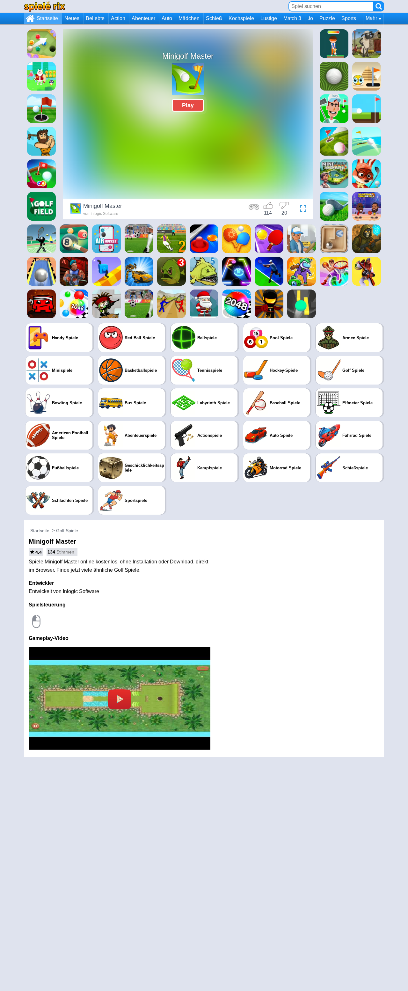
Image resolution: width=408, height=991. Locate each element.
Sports (348, 18)
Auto (167, 18)
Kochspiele (241, 18)
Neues (71, 18)
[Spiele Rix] (44, 6)
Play (188, 105)
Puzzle (327, 18)
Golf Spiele (67, 530)
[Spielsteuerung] (254, 209)
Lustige (268, 18)
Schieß (214, 18)
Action (118, 18)
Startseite (47, 18)
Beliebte (95, 18)
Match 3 (292, 18)
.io (310, 18)
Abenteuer (143, 18)
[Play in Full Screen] (301, 209)
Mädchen (189, 18)
